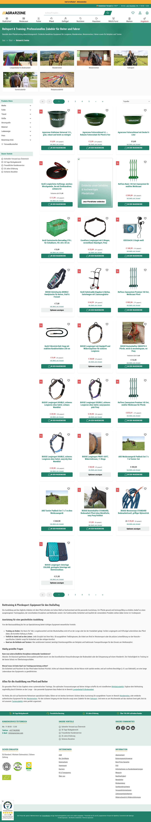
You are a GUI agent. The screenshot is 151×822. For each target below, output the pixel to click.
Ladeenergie (5, 131)
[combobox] (74, 13)
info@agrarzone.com (15, 733)
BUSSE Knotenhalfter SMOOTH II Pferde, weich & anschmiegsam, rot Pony (133, 348)
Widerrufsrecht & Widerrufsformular (128, 797)
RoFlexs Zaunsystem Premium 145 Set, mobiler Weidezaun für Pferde (133, 403)
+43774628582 (130, 6)
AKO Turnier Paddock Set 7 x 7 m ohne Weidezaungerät (57, 511)
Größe (3, 118)
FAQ (117, 766)
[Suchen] (107, 13)
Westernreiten (32, 698)
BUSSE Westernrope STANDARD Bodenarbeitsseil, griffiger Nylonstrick (133, 511)
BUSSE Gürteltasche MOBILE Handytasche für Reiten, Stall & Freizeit (56, 294)
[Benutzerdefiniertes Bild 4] (6, 777)
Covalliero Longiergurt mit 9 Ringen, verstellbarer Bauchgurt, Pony (95, 241)
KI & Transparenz (65, 773)
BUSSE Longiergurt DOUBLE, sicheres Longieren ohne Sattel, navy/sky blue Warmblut (57, 459)
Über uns (62, 776)
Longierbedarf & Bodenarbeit (83, 689)
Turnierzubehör (17, 701)
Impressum (63, 766)
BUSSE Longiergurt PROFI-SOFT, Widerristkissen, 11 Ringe (95, 457)
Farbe (3, 110)
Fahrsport (93, 698)
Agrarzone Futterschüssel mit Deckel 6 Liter (133, 133)
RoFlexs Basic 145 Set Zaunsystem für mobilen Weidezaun (133, 185)
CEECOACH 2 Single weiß (133, 240)
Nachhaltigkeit (121, 776)
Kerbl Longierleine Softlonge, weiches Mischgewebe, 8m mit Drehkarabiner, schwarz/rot (56, 186)
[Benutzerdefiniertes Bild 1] (17, 766)
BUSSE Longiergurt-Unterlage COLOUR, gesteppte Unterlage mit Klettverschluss (56, 567)
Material (4, 127)
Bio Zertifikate (64, 758)
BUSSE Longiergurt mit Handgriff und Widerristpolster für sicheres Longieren (95, 348)
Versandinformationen (123, 790)
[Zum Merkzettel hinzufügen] (68, 110)
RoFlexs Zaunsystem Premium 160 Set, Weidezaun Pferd (133, 293)
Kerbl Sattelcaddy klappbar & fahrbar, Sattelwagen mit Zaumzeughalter (95, 293)
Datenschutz (63, 762)
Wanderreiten (125, 696)
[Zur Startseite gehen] (14, 13)
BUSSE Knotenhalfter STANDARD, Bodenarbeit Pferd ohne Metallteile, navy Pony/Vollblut (95, 513)
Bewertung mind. (7, 140)
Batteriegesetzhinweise (124, 758)
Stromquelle (6, 123)
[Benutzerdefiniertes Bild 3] (28, 766)
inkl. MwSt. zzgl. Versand (57, 144)
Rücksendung (120, 783)
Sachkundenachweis (123, 787)
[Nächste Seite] (96, 101)
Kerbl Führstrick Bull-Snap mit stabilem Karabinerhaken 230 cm (57, 347)
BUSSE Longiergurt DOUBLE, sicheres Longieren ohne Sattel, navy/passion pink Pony (95, 404)
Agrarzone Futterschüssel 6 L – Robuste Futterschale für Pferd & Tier (95, 133)
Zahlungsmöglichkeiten (124, 794)
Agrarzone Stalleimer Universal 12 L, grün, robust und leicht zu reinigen (57, 133)
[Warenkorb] (146, 13)
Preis (3, 135)
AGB (60, 755)
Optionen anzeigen (57, 310)
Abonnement (120, 755)
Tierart (3, 114)
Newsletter (119, 780)
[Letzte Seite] (103, 101)
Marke (3, 105)
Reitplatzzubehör (118, 686)
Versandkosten (46, 815)
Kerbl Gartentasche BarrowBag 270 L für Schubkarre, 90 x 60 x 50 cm (57, 241)
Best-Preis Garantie (122, 762)
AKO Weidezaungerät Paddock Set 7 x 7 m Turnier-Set (133, 457)
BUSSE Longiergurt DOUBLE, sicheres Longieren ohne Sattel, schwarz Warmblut (57, 404)
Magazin (119, 773)
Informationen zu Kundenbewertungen (129, 769)
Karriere (62, 769)
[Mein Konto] (140, 13)
